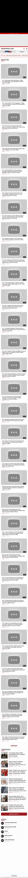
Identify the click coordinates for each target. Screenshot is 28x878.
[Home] (7, 48)
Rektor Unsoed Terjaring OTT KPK (13, 55)
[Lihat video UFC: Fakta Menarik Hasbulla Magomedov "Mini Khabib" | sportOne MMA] (14, 139)
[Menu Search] (24, 48)
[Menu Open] (26, 48)
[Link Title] (14, 477)
